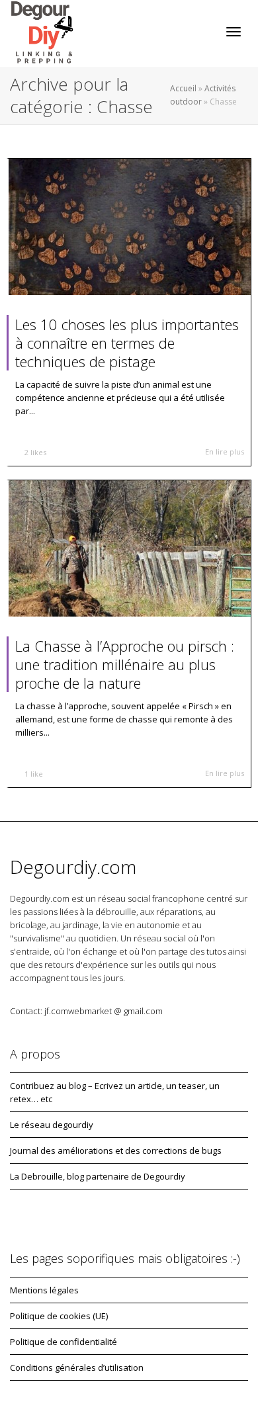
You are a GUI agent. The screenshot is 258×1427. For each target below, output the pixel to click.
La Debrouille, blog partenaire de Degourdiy (97, 1176)
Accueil (183, 88)
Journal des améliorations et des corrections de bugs (116, 1150)
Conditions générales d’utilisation (77, 1367)
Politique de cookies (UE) (59, 1316)
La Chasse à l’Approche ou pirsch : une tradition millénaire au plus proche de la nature (124, 664)
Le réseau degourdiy (51, 1125)
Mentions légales (44, 1290)
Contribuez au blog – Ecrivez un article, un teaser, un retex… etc (115, 1092)
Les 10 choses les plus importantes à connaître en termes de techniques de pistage (127, 342)
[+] (130, 227)
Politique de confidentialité (63, 1342)
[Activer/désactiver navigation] (233, 32)
